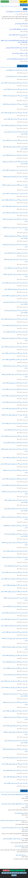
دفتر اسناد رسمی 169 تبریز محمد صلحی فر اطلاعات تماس (14, 319)
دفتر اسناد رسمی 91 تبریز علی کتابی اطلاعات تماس (15, 566)
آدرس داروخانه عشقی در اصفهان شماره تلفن (13, 839)
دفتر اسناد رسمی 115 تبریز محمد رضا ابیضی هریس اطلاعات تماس (15, 133)
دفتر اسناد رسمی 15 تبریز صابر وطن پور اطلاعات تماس (15, 758)
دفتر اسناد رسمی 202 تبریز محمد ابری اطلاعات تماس (15, 668)
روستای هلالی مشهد (20, 855)
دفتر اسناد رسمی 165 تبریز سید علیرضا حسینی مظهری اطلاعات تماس (15, 163)
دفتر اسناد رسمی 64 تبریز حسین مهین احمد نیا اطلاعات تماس (14, 640)
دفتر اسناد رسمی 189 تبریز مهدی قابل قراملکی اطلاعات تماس (14, 750)
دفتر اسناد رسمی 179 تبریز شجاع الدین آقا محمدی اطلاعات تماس (15, 510)
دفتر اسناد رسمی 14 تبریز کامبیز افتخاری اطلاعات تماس (14, 325)
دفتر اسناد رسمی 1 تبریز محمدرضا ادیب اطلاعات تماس (14, 194)
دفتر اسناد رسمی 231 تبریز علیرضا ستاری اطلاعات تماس (14, 408)
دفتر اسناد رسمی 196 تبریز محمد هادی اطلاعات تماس (15, 155)
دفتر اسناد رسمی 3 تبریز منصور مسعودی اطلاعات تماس (14, 206)
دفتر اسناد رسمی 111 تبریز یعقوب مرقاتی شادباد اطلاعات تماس (14, 416)
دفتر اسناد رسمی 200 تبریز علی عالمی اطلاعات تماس (15, 675)
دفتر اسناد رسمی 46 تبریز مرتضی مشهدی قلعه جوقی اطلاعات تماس (15, 148)
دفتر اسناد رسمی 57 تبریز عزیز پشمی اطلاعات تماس (15, 783)
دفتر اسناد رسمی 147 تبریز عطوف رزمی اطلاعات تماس (15, 711)
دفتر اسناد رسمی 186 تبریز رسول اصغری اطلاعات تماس (14, 655)
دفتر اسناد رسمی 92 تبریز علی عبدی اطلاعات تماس (15, 268)
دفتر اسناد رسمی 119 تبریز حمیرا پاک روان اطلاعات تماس (14, 347)
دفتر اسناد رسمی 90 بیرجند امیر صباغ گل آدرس (16, 12)
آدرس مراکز (25, 9)
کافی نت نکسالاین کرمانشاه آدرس (19, 53)
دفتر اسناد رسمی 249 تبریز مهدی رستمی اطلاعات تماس (14, 572)
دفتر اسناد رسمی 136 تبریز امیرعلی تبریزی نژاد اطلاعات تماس (15, 105)
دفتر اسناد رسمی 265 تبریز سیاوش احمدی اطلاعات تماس (14, 579)
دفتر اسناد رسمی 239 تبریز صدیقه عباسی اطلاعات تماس (14, 353)
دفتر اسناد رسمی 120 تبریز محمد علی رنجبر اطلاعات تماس (14, 681)
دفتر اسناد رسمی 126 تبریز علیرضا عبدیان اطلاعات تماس (14, 485)
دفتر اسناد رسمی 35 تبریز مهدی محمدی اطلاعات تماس (14, 402)
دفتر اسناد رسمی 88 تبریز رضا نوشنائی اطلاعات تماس (15, 443)
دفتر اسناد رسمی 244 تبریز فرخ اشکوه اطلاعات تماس (15, 777)
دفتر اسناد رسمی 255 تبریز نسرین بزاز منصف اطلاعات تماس (15, 703)
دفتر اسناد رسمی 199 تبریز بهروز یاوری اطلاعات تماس (15, 585)
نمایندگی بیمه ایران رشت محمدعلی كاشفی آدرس (16, 76)
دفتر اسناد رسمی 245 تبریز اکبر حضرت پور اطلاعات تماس (14, 436)
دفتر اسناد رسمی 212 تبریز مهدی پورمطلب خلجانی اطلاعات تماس (15, 501)
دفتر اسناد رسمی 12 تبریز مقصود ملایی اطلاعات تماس (14, 213)
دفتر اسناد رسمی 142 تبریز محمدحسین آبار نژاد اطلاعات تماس (14, 493)
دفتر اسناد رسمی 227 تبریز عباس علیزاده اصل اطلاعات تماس (15, 246)
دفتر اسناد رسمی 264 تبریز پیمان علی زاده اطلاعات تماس (14, 687)
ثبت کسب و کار (4, 1)
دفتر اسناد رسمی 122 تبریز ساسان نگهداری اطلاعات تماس (14, 113)
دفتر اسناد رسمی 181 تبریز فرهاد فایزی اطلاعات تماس (15, 726)
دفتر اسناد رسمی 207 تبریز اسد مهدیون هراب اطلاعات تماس (14, 220)
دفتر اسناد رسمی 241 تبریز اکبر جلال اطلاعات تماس (15, 119)
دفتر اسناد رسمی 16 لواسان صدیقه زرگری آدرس (16, 48)
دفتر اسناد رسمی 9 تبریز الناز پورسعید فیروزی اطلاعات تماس (15, 178)
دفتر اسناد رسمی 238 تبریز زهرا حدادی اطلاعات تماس (15, 606)
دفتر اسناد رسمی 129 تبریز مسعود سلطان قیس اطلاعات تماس (14, 376)
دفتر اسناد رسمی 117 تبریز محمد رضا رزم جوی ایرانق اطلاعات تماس (15, 695)
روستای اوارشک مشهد (20, 846)
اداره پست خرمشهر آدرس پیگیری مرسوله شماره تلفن (12, 820)
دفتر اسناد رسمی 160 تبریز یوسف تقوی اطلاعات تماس (15, 662)
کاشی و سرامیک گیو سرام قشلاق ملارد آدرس (17, 59)
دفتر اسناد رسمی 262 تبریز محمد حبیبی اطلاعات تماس (14, 389)
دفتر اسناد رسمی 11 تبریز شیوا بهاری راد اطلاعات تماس (14, 170)
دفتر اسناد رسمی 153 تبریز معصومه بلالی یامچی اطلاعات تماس (14, 339)
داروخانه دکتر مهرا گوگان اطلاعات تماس (18, 29)
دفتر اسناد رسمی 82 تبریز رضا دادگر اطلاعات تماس (15, 253)
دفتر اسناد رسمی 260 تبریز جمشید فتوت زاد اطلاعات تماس (15, 733)
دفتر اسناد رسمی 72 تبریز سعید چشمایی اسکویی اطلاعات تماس (14, 450)
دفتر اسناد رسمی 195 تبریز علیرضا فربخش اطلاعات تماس (14, 125)
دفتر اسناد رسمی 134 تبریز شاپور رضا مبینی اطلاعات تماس (14, 464)
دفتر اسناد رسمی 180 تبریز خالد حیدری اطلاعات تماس (15, 140)
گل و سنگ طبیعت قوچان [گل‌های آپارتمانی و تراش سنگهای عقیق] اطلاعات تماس (14, 41)
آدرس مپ (17, 14)
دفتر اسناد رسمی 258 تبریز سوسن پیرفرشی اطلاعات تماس (14, 592)
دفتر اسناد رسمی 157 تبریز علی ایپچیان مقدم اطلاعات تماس (15, 97)
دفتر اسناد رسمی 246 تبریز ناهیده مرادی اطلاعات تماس (14, 632)
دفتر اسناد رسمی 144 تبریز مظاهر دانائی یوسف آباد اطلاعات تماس (15, 535)
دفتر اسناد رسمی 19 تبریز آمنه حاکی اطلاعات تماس (15, 430)
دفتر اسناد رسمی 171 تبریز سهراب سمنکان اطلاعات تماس (14, 619)
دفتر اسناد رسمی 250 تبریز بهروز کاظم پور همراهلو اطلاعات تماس (15, 237)
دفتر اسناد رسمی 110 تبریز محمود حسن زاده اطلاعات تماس (15, 229)
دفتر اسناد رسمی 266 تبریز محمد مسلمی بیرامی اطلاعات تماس (14, 544)
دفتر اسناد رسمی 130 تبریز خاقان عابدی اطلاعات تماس (14, 458)
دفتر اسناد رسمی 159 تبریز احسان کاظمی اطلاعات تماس (14, 200)
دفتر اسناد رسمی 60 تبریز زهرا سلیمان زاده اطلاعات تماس (14, 626)
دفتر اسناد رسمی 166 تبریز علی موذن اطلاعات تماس (15, 89)
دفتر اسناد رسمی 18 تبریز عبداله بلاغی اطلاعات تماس (15, 332)
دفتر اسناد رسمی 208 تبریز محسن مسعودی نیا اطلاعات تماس (14, 186)
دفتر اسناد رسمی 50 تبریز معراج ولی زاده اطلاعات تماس (14, 296)
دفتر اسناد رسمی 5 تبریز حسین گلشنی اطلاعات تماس (15, 551)
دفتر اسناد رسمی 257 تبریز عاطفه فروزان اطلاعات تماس (14, 360)
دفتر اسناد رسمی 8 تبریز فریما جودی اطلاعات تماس (15, 289)
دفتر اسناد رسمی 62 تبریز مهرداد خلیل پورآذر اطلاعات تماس (15, 275)
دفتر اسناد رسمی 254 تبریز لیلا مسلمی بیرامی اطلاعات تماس (15, 471)
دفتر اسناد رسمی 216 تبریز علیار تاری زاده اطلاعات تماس (14, 396)
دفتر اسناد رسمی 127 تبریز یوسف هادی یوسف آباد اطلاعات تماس (15, 312)
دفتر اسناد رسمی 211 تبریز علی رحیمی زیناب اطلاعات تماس (15, 599)
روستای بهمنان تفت (18, 813)
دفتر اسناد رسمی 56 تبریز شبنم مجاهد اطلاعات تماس (15, 770)
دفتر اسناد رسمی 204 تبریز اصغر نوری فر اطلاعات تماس (14, 479)
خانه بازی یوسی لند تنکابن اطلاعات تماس (18, 35)
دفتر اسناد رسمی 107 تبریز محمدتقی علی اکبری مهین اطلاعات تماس (15, 303)
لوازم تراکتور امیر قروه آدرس (21, 24)
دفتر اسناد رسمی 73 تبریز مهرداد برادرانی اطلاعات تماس (14, 283)
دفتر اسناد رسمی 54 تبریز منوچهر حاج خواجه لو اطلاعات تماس (14, 648)
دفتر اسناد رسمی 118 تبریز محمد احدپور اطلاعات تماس (14, 423)
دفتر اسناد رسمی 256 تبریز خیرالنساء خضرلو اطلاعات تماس (15, 527)
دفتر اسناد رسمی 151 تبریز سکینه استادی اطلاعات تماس (14, 613)
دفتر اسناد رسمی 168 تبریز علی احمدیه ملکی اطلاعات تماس (15, 718)
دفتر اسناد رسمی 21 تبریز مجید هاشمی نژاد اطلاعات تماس (15, 261)
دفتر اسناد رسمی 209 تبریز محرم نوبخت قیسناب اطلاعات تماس (14, 518)
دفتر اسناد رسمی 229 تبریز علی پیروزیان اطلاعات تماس (14, 383)
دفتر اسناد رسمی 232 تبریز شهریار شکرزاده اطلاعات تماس (14, 83)
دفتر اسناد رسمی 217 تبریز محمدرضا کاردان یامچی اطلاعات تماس (15, 742)
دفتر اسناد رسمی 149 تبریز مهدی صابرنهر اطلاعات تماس (14, 764)
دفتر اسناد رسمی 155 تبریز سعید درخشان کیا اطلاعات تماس (15, 367)
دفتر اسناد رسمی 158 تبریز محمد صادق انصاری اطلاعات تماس (14, 558)
